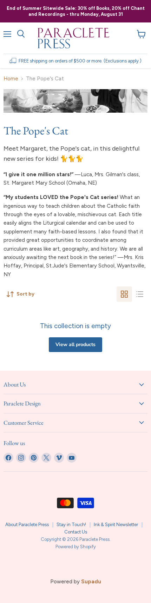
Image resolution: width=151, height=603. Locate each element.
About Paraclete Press (27, 524)
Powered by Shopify (75, 546)
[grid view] (124, 294)
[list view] (139, 294)
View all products (75, 344)
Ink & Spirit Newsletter (116, 524)
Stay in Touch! (71, 524)
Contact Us (75, 532)
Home (11, 79)
